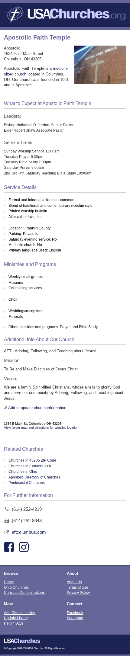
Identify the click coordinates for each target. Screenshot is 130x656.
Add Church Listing (19, 613)
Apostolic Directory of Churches (34, 477)
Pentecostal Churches (26, 483)
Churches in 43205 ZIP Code (32, 460)
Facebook (75, 613)
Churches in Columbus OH (30, 466)
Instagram (75, 618)
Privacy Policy (78, 592)
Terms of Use (77, 587)
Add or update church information (37, 407)
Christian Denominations (24, 592)
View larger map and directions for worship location (41, 427)
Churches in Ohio (22, 471)
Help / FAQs (13, 623)
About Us (74, 582)
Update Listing (16, 618)
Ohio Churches (16, 587)
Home (9, 582)
